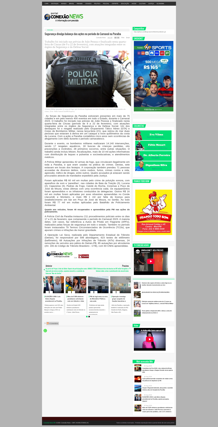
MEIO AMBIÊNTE (50, 7)
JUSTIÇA (151, 3)
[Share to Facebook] (55, 286)
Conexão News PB (49, 423)
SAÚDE (134, 3)
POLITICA (97, 3)
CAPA (46, 3)
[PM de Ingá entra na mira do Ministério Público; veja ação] (98, 284)
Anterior (129, 284)
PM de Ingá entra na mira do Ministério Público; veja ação (99, 299)
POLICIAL (106, 3)
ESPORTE (115, 3)
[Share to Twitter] (58, 286)
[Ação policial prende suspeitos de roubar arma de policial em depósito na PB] (137, 379)
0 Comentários (53, 323)
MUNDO (63, 3)
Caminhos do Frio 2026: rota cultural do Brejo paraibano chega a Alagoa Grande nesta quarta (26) (157, 370)
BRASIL (71, 3)
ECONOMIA (160, 3)
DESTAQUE (54, 3)
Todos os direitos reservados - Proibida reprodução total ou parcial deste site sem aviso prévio (145, 423)
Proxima (44, 284)
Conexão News (101, 37)
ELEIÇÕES (61, 7)
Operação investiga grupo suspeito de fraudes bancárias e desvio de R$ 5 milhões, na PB (120, 301)
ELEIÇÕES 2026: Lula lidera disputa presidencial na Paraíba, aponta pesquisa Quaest (155, 399)
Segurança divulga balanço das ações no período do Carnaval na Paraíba (83, 34)
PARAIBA (80, 3)
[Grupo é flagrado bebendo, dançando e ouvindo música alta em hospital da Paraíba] (137, 388)
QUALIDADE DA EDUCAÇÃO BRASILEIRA (156, 292)
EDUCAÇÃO (125, 3)
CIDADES (88, 3)
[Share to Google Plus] (61, 286)
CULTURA (142, 3)
